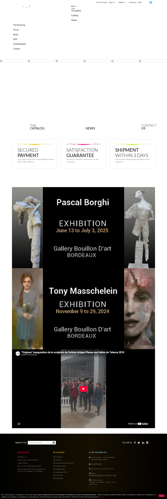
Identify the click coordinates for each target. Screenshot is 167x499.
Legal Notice (22, 463)
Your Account (101, 2)
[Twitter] (139, 442)
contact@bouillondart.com (102, 475)
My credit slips (59, 466)
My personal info (60, 472)
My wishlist (58, 475)
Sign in (112, 2)
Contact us (22, 457)
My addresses (59, 469)
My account (58, 457)
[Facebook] (135, 442)
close (162, 496)
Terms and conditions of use (29, 466)
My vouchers (58, 478)
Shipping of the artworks (27, 460)
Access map (96, 464)
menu (73, 8)
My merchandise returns (63, 463)
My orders (57, 460)
